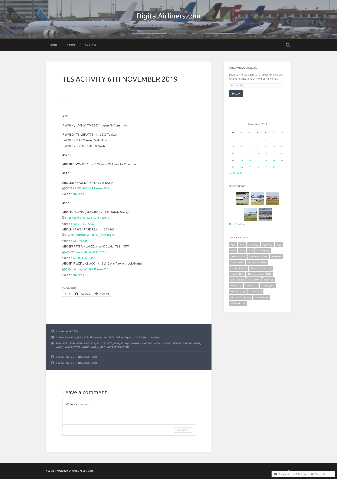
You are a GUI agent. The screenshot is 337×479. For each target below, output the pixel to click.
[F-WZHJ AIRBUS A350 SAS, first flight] (88, 235)
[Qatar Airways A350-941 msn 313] (85, 269)
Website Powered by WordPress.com (69, 470)
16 (274, 153)
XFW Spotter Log (238, 303)
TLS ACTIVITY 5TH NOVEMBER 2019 (76, 357)
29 (266, 167)
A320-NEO (62, 337)
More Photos (236, 224)
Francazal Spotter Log (261, 268)
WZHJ (125, 347)
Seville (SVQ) (254, 279)
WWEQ (59, 347)
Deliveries (276, 256)
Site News (268, 279)
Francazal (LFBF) (238, 268)
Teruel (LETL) (251, 285)
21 (257, 160)
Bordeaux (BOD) (238, 256)
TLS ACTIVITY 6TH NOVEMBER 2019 (120, 79)
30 (274, 167)
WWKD (86, 347)
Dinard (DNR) (237, 262)
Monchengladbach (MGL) (259, 274)
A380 (242, 250)
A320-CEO (253, 244)
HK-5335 (147, 343)
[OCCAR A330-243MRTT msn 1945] (85, 188)
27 (249, 167)
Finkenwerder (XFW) (102, 337)
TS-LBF (187, 343)
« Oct (232, 172)
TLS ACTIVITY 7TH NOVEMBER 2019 (76, 362)
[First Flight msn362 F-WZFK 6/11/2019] (88, 218)
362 (104, 343)
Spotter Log (236, 285)
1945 (87, 343)
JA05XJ (157, 343)
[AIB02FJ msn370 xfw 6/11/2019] (84, 252)
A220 (233, 244)
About (71, 44)
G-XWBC (135, 343)
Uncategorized (261, 297)
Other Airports (125, 337)
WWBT (196, 343)
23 (274, 160)
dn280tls (78, 194)
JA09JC (167, 343)
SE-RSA (177, 343)
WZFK (117, 347)
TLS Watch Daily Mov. (148, 337)
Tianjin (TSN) (268, 285)
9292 (116, 343)
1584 (72, 343)
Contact (91, 44)
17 (282, 153)
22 (266, 160)
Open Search (287, 45)
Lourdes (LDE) (237, 274)
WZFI (102, 347)
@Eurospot (79, 241)
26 (241, 167)
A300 (242, 244)
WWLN (94, 347)
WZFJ (110, 347)
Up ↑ (288, 470)
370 (110, 343)
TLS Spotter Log (238, 291)
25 (233, 167)
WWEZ (77, 347)
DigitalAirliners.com (168, 16)
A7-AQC (125, 343)
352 (99, 343)
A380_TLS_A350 (83, 224)
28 (257, 167)
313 (93, 343)
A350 (79, 337)
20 (249, 160)
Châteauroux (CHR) (258, 256)
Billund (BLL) (263, 250)
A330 (72, 337)
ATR (86, 337)
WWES (68, 347)
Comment (182, 429)
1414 (58, 343)
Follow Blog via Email (243, 67)
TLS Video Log (255, 291)
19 (241, 160)
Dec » (239, 172)
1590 (79, 343)
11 (233, 153)
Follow (236, 93)
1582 (65, 343)
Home (53, 44)
